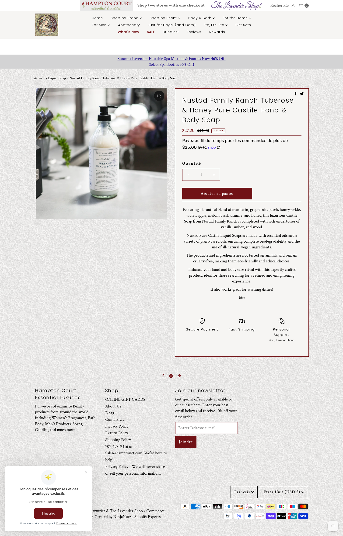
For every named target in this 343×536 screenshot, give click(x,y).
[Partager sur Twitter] (302, 94)
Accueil (39, 78)
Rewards (217, 32)
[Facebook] (163, 376)
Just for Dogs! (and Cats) (172, 25)
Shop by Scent (164, 18)
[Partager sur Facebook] (296, 94)
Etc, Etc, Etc (214, 25)
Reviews (194, 32)
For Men (100, 25)
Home (97, 18)
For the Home (236, 18)
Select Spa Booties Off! (171, 64)
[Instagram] (171, 376)
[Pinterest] (179, 376)
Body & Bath (200, 18)
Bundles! (171, 32)
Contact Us (114, 419)
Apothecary (129, 25)
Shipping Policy (118, 439)
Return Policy (116, 433)
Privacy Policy (116, 426)
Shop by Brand (125, 18)
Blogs (109, 412)
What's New (128, 32)
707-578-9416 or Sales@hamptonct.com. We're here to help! (136, 453)
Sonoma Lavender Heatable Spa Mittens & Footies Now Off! (172, 58)
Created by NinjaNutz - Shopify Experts (127, 516)
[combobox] (278, 5)
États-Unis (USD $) (282, 492)
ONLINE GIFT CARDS (125, 399)
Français (242, 492)
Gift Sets (243, 25)
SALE (151, 32)
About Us (113, 406)
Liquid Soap (57, 78)
